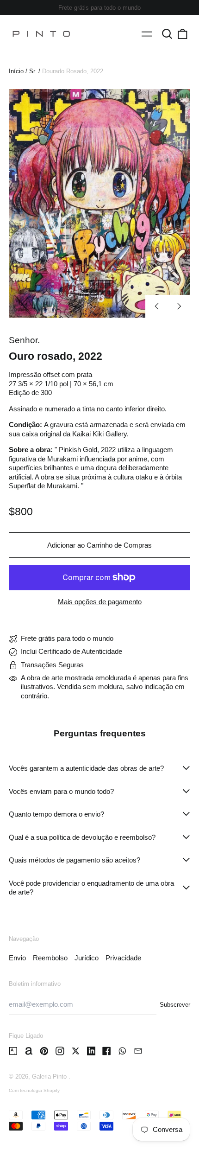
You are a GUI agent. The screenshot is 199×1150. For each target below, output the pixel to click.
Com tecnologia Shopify (34, 1090)
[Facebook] (106, 1051)
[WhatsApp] (122, 1051)
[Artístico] (13, 1051)
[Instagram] (60, 1051)
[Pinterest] (44, 1051)
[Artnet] (29, 1051)
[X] (75, 1051)
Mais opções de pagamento (100, 602)
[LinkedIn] (91, 1051)
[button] (167, 34)
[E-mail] (138, 1051)
